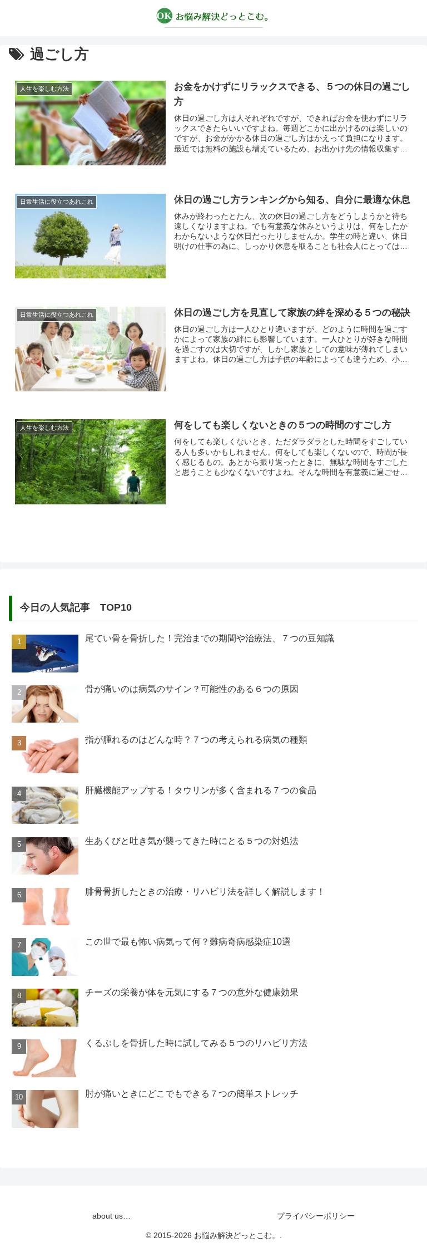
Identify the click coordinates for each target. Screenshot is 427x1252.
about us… (111, 1215)
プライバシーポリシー (316, 1215)
